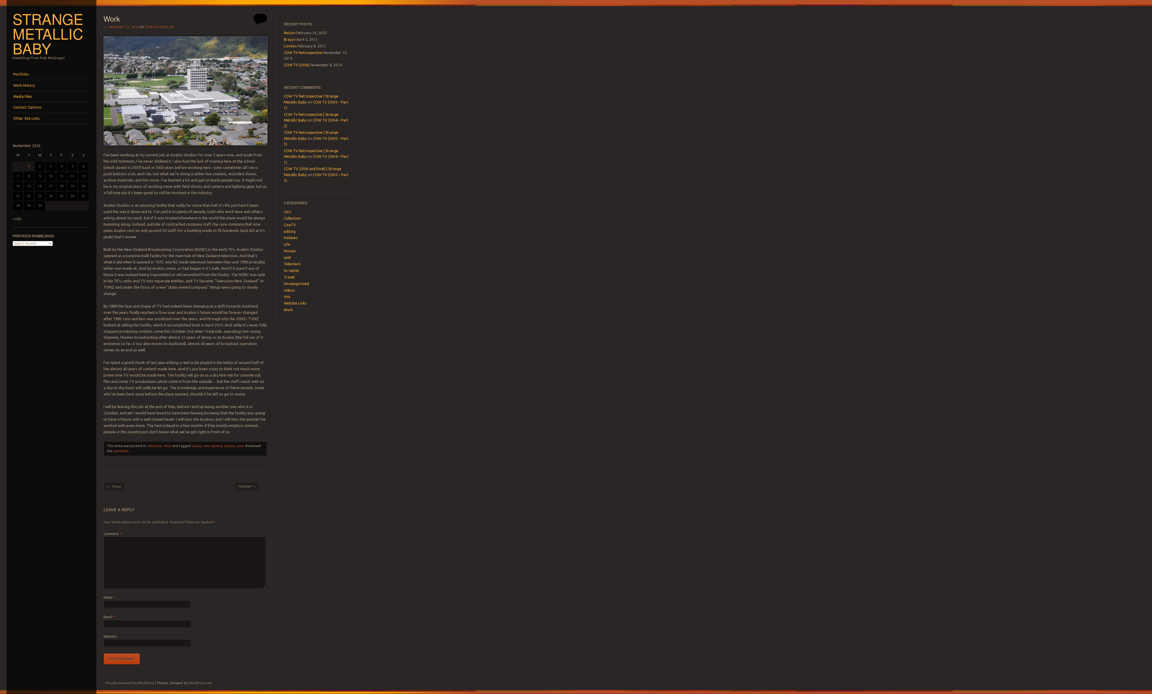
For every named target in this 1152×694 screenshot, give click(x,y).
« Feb (17, 219)
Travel (114, 486)
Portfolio (21, 74)
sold (287, 258)
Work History (24, 85)
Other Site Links (26, 118)
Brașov (290, 39)
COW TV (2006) (297, 65)
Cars (287, 212)
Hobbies (290, 238)
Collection (292, 218)
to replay (291, 270)
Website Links (295, 303)
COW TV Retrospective (303, 53)
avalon (197, 446)
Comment (112, 534)
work (240, 446)
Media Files (22, 96)
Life (287, 244)
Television (154, 446)
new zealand (212, 446)
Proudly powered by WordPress (129, 683)
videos (289, 290)
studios (229, 446)
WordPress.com (200, 683)
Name (109, 597)
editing (290, 231)
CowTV (290, 225)
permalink (121, 451)
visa (287, 297)
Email (109, 617)
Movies (290, 251)
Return (290, 33)
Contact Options (27, 107)
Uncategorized (296, 284)
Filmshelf (247, 486)
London (290, 46)
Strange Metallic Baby (48, 33)
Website (110, 636)
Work (167, 446)
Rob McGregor (160, 27)
